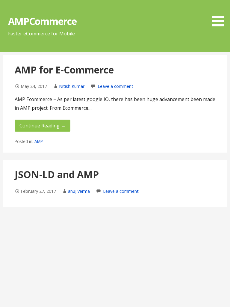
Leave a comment (115, 86)
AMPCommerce (42, 21)
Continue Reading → (42, 125)
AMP (38, 141)
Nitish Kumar (71, 86)
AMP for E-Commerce (64, 69)
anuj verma (79, 191)
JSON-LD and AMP (57, 174)
